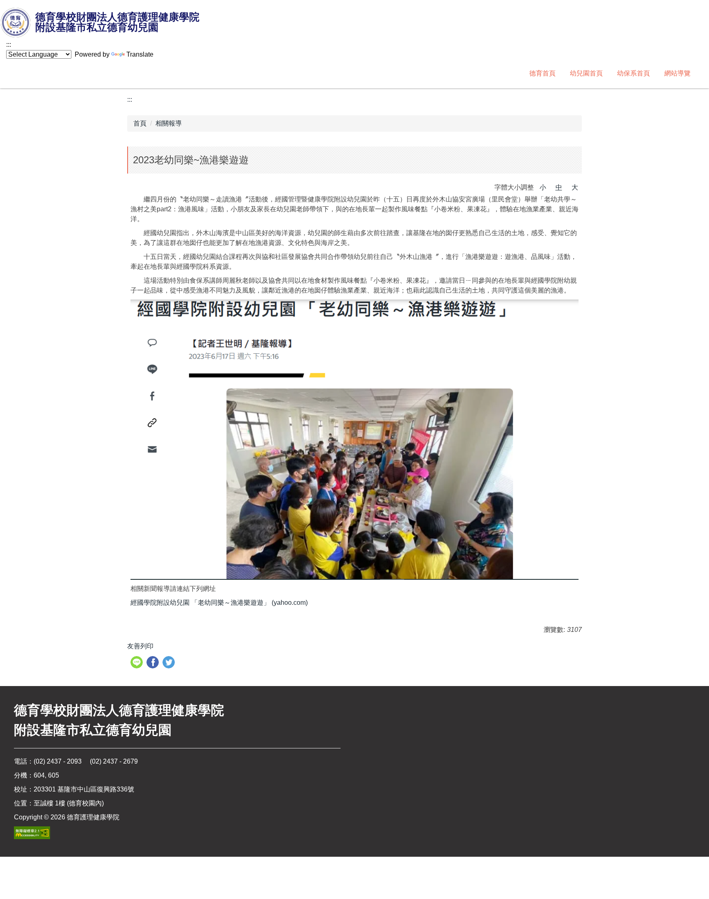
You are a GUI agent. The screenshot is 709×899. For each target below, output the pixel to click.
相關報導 (169, 123)
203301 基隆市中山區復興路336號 (84, 789)
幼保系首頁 (633, 73)
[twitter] (169, 663)
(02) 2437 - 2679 (114, 761)
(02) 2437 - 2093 (58, 761)
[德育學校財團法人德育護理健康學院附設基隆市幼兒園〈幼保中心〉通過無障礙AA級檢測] (32, 832)
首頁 (139, 123)
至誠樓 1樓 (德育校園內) (69, 803)
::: (8, 44)
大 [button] (575, 187)
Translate (139, 54)
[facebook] (153, 663)
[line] (137, 663)
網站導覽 (677, 73)
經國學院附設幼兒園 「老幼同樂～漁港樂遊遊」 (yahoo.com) (219, 602)
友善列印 (140, 646)
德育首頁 (542, 73)
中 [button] (559, 187)
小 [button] (543, 187)
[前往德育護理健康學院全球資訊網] (16, 23)
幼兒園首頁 (586, 73)
